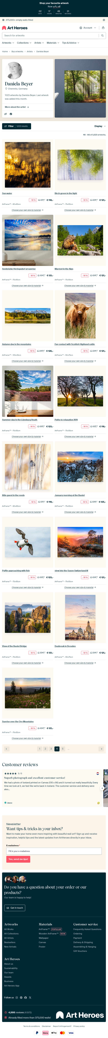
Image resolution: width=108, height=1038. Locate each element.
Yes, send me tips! (18, 859)
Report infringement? (62, 1026)
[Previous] (6, 748)
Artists (37, 42)
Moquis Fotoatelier (6, 114)
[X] (30, 997)
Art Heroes (12, 959)
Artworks (6, 42)
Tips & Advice (69, 42)
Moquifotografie (11, 114)
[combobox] (50, 35)
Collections (23, 42)
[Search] (102, 35)
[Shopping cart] (103, 28)
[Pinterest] (21, 997)
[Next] (101, 748)
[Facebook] (25, 997)
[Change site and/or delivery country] (104, 20)
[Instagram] (16, 997)
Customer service (85, 924)
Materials (51, 42)
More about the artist (15, 107)
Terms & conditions (31, 1026)
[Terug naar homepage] (14, 28)
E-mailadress (13, 845)
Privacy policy (79, 1026)
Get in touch (17, 907)
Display (98, 126)
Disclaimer (46, 1026)
